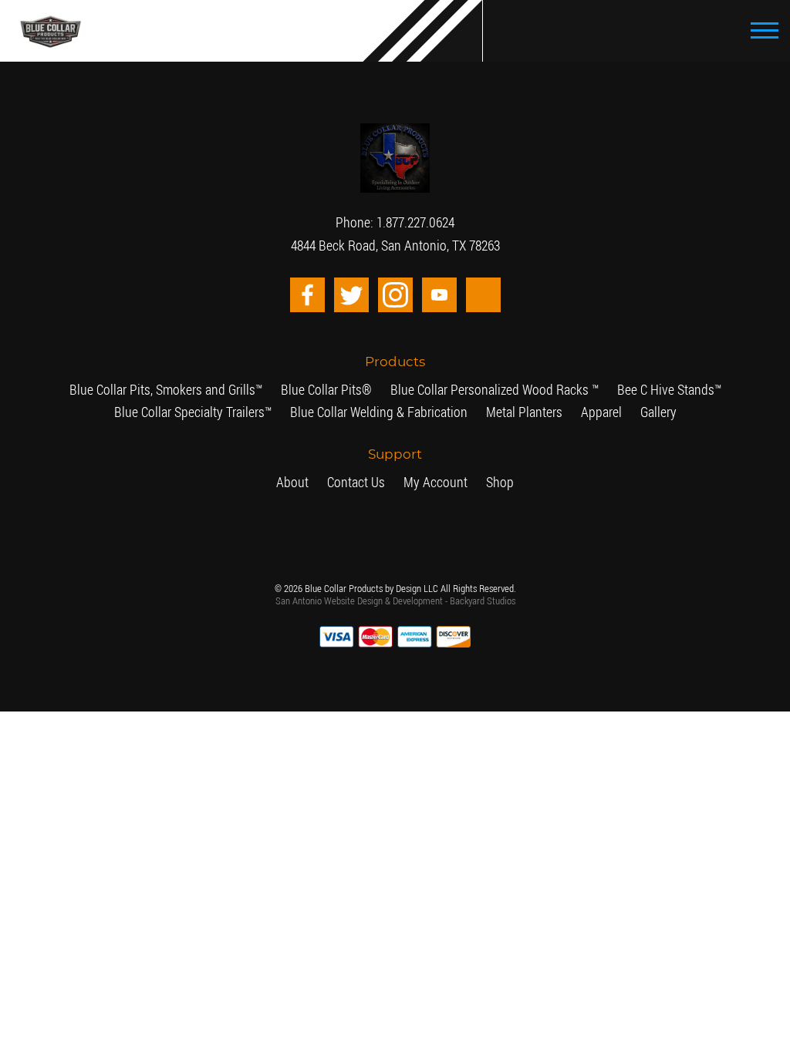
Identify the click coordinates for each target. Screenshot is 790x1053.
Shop (485, 482)
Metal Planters (425, 412)
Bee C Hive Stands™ (548, 390)
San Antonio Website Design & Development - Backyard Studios (395, 600)
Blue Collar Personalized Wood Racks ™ (403, 390)
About (306, 482)
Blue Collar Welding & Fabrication (304, 412)
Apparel (491, 412)
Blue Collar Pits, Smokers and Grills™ (130, 390)
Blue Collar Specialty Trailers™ (673, 390)
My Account (429, 482)
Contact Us (361, 482)
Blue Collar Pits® (263, 390)
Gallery (542, 412)
